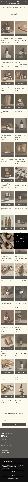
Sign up (21, 245)
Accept (13, 471)
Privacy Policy (5, 468)
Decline (13, 475)
